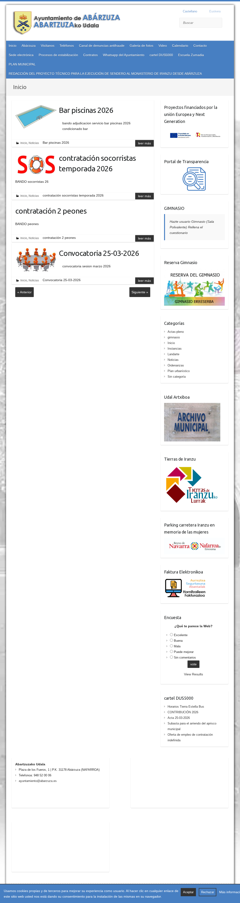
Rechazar (207, 892)
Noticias (34, 143)
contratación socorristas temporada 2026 (97, 163)
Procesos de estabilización (58, 55)
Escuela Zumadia (191, 55)
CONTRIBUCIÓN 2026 (183, 712)
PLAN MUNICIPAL (22, 64)
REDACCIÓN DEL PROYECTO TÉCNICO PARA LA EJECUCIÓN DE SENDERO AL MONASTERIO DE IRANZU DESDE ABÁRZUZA (105, 73)
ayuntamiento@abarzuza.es (38, 781)
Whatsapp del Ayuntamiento (123, 55)
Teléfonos (67, 45)
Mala (177, 646)
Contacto (200, 45)
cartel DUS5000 (161, 55)
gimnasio (174, 337)
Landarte (173, 354)
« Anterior (24, 292)
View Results (193, 674)
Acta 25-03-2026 (179, 718)
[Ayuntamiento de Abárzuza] (69, 23)
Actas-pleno (176, 331)
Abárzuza (29, 45)
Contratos (90, 55)
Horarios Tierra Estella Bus (186, 706)
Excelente (181, 635)
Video (162, 45)
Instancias (175, 348)
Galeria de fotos (141, 45)
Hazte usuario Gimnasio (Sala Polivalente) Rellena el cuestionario (192, 227)
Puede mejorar (184, 652)
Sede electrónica (21, 55)
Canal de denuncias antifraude (101, 45)
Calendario (180, 45)
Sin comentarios (185, 657)
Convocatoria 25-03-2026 (99, 253)
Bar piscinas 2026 (86, 110)
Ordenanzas (176, 365)
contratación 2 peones (50, 211)
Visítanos (47, 45)
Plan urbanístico (179, 371)
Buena (178, 640)
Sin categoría (177, 376)
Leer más (144, 143)
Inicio (12, 45)
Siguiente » (139, 292)
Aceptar (188, 892)
